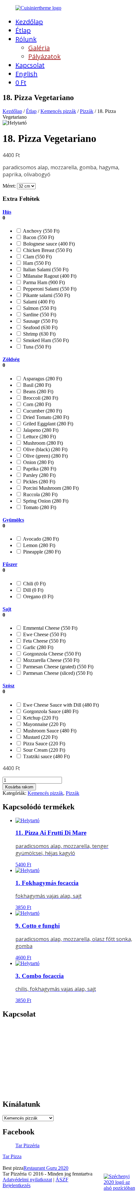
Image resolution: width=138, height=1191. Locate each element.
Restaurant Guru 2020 (45, 1168)
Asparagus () (42, 378)
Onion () (38, 462)
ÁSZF (62, 1179)
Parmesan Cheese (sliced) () (57, 673)
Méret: (9, 186)
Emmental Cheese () (49, 628)
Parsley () (39, 475)
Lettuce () (39, 436)
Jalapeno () (40, 430)
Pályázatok (44, 56)
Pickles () (38, 481)
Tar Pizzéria (27, 1145)
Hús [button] (7, 212)
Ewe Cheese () (44, 634)
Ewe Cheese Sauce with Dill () (60, 705)
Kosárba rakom (19, 787)
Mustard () (39, 737)
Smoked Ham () (45, 340)
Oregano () (37, 596)
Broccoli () (40, 398)
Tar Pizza (12, 1156)
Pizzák (86, 111)
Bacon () (38, 237)
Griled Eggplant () (47, 423)
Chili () (34, 583)
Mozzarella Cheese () (50, 660)
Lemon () (38, 545)
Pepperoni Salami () (49, 289)
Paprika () (39, 468)
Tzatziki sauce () (46, 756)
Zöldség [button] (11, 359)
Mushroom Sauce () (49, 730)
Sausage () (39, 321)
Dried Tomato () (45, 417)
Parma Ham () (43, 282)
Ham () (36, 263)
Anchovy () (40, 231)
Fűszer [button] (10, 564)
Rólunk (26, 39)
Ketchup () (40, 718)
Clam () (37, 256)
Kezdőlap (29, 21)
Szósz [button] (8, 685)
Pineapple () (41, 551)
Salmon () (39, 308)
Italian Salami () (45, 269)
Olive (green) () (45, 456)
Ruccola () (39, 494)
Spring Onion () (45, 501)
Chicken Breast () (47, 250)
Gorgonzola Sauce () (50, 711)
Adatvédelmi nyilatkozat (27, 1179)
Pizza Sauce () (43, 743)
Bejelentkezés (16, 1185)
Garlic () (37, 647)
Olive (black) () (44, 449)
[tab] (69, 215)
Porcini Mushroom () (50, 488)
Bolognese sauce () (48, 244)
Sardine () (39, 314)
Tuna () (36, 346)
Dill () (32, 590)
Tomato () (39, 507)
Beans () (37, 391)
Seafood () (39, 327)
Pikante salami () (46, 295)
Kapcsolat (30, 65)
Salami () (38, 301)
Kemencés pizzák (58, 111)
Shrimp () (39, 334)
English (26, 74)
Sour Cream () (43, 750)
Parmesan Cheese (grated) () (57, 666)
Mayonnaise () (43, 724)
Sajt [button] (7, 609)
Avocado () (40, 539)
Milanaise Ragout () (49, 276)
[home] (38, 8)
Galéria (39, 47)
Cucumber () (42, 411)
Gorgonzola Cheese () (51, 653)
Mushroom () (42, 443)
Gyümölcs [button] (13, 520)
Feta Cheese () (43, 641)
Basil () (36, 385)
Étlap (23, 30)
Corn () (36, 404)
